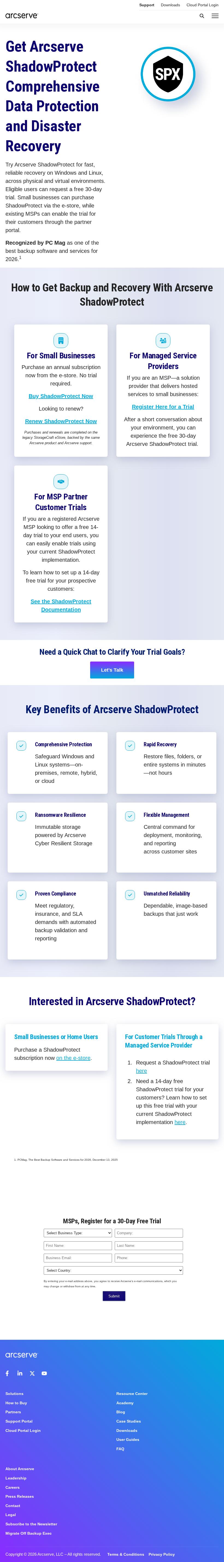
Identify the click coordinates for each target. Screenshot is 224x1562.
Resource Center (132, 1393)
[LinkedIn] (20, 1373)
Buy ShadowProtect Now (61, 396)
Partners (13, 1412)
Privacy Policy (162, 1554)
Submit (114, 1296)
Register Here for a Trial (163, 407)
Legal (10, 1515)
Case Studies (128, 1421)
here (141, 1071)
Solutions (14, 1393)
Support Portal (19, 1421)
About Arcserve (19, 1469)
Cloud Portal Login (203, 5)
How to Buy (16, 1403)
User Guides (127, 1439)
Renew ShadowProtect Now (61, 421)
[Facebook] (8, 1373)
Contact (12, 1506)
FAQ (120, 1449)
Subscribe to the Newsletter (31, 1524)
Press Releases (19, 1496)
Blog (120, 1412)
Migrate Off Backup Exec (28, 1533)
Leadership (15, 1478)
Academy (125, 1403)
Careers (12, 1487)
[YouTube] (44, 1373)
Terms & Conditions (125, 1554)
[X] (32, 1373)
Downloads (170, 5)
